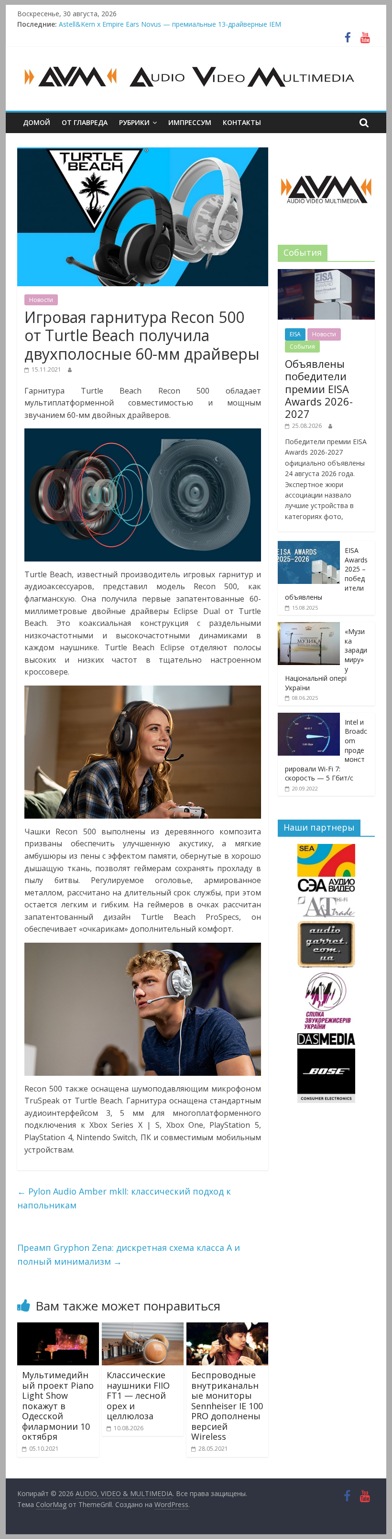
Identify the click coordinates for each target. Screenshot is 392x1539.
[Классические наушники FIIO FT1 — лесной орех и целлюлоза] (143, 1328)
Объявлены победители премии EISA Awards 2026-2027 (149, 23)
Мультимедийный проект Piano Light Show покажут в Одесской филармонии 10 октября (58, 1406)
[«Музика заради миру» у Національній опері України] (309, 627)
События (302, 347)
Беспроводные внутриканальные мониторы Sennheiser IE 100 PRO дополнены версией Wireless (227, 1406)
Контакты (242, 122)
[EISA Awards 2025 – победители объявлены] (309, 546)
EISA (295, 334)
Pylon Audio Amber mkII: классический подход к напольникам (124, 1198)
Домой (36, 122)
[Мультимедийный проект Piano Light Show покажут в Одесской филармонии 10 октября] (58, 1328)
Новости (41, 300)
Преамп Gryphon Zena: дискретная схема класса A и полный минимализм (128, 1254)
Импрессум (189, 122)
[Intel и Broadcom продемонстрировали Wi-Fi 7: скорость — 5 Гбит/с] (309, 717)
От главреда (85, 122)
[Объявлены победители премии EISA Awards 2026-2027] (326, 274)
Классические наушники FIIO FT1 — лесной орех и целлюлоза (138, 1395)
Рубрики (134, 122)
